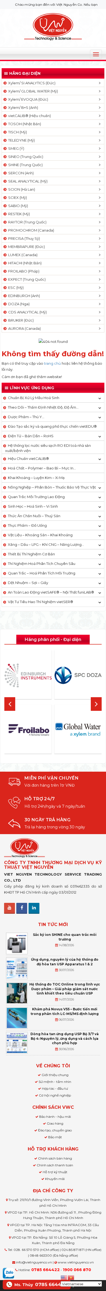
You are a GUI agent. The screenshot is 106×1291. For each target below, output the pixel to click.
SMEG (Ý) (15, 148)
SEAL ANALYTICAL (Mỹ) (27, 181)
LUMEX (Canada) (22, 255)
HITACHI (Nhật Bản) (24, 263)
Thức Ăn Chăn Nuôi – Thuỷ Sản (34, 516)
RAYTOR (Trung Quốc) (26, 222)
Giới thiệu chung (55, 1075)
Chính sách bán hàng (55, 1158)
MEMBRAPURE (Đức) (26, 246)
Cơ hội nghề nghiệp (55, 1095)
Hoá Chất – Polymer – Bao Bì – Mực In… (42, 468)
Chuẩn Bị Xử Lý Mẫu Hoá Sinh (33, 398)
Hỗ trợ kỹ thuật (55, 1172)
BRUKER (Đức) (20, 320)
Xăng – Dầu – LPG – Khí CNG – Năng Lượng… (46, 544)
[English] (64, 1277)
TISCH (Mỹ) (17, 132)
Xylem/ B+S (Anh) (22, 107)
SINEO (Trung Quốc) (25, 156)
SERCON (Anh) (20, 173)
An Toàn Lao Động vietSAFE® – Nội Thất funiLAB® (51, 592)
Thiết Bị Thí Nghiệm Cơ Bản (31, 554)
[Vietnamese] (71, 1277)
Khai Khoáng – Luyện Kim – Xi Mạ (36, 477)
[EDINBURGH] (28, 675)
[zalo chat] (8, 1273)
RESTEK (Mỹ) (18, 214)
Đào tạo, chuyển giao (55, 1130)
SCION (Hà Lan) (21, 189)
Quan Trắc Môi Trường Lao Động (36, 497)
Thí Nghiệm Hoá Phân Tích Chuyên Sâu (41, 563)
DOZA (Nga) (18, 304)
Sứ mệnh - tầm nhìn (55, 1082)
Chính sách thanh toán (55, 1165)
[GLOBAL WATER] (78, 730)
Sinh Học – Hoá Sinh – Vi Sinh (33, 506)
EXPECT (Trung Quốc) (26, 279)
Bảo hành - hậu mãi (55, 1117)
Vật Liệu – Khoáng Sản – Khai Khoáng (40, 535)
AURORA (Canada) (24, 328)
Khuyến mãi (55, 1179)
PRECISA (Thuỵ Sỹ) (23, 238)
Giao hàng (55, 1123)
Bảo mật (55, 1137)
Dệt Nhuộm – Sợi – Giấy (28, 582)
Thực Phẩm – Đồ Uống (27, 525)
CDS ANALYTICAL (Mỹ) (27, 312)
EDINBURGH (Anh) (23, 295)
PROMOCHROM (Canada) (30, 230)
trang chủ (52, 363)
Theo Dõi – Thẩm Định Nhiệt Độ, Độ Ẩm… (43, 407)
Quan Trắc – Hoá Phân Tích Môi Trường (41, 573)
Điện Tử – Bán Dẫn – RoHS (31, 436)
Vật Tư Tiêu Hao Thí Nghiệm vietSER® (40, 602)
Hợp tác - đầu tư (55, 1088)
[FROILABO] (28, 730)
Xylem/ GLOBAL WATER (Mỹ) (32, 91)
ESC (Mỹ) (15, 287)
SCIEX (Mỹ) (17, 197)
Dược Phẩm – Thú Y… (26, 417)
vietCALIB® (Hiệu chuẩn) (29, 115)
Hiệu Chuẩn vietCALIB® (28, 458)
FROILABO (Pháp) (23, 271)
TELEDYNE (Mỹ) (21, 140)
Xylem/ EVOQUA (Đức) (27, 99)
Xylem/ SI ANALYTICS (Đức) (31, 83)
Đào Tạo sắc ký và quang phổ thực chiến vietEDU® (52, 426)
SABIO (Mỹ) (17, 205)
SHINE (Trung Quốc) (25, 165)
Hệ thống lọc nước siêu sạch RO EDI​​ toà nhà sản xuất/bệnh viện (48, 448)
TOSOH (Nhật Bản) (24, 124)
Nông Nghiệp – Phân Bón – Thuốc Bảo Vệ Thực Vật (52, 487)
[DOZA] (78, 675)
